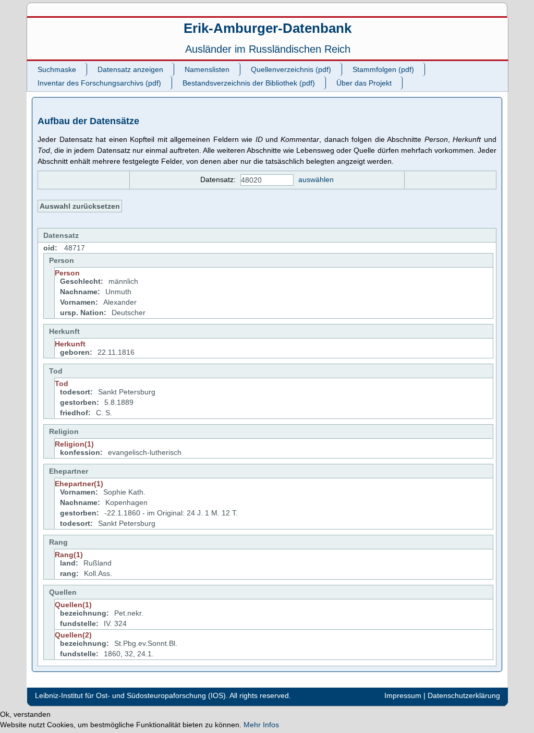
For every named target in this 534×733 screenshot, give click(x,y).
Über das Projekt (364, 83)
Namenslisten (207, 69)
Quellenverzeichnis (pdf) (291, 69)
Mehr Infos (261, 724)
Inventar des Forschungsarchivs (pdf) (99, 83)
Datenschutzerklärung (464, 695)
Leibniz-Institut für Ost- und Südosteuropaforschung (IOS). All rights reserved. (163, 695)
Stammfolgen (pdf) (383, 69)
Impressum (402, 695)
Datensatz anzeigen (130, 69)
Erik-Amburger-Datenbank (267, 28)
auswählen (316, 179)
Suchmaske (57, 69)
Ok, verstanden (25, 714)
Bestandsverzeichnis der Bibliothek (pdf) (249, 83)
